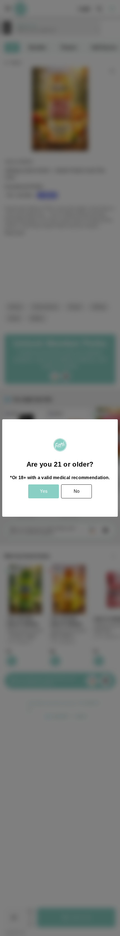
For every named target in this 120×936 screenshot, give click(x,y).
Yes (43, 491)
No (77, 491)
